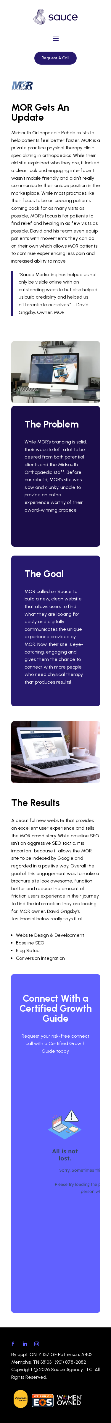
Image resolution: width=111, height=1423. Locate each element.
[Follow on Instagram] (36, 1344)
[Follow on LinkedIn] (25, 1344)
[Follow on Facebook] (13, 1344)
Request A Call (55, 57)
